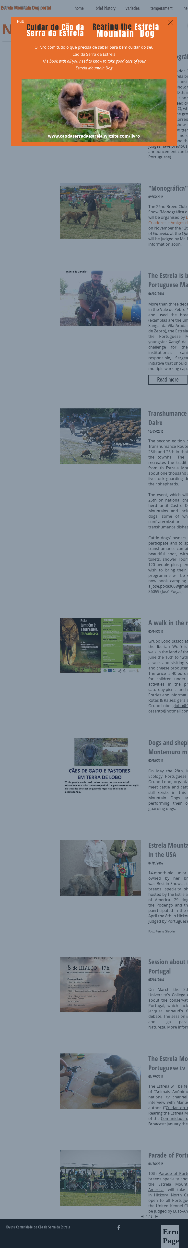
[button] (170, 22)
